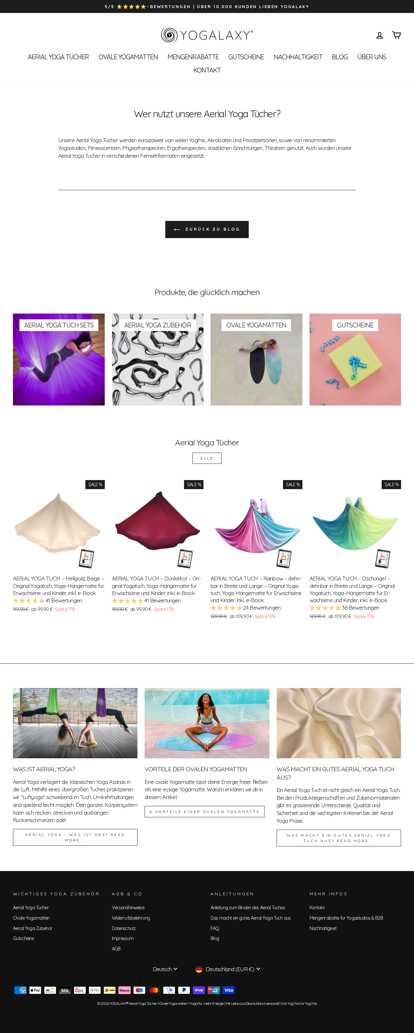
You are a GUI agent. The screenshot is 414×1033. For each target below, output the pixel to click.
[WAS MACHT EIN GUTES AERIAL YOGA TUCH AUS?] (339, 723)
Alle (206, 458)
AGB (116, 949)
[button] (29, 600)
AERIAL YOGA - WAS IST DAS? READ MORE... (75, 837)
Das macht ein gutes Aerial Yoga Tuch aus (250, 918)
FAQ (215, 928)
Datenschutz (124, 928)
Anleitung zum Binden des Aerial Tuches (248, 908)
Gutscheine (246, 57)
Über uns (371, 57)
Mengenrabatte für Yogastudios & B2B (346, 918)
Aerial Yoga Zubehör (32, 928)
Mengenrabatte (193, 57)
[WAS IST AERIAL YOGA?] (75, 723)
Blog (340, 57)
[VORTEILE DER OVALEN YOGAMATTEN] (207, 723)
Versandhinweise (128, 908)
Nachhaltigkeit (298, 57)
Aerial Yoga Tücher (58, 57)
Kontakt (207, 70)
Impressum (122, 938)
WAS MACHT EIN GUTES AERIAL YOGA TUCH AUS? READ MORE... (339, 838)
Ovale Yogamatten (128, 57)
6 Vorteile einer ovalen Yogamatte (204, 811)
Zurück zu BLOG (211, 229)
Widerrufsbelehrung (131, 918)
